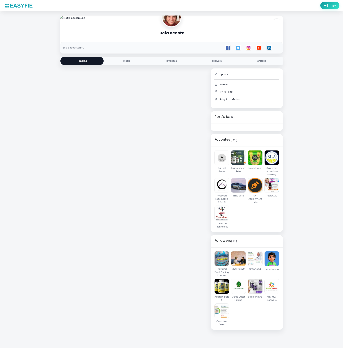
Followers (216, 60)
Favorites (171, 60)
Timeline (82, 60)
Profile (126, 60)
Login (330, 5)
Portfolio (261, 60)
